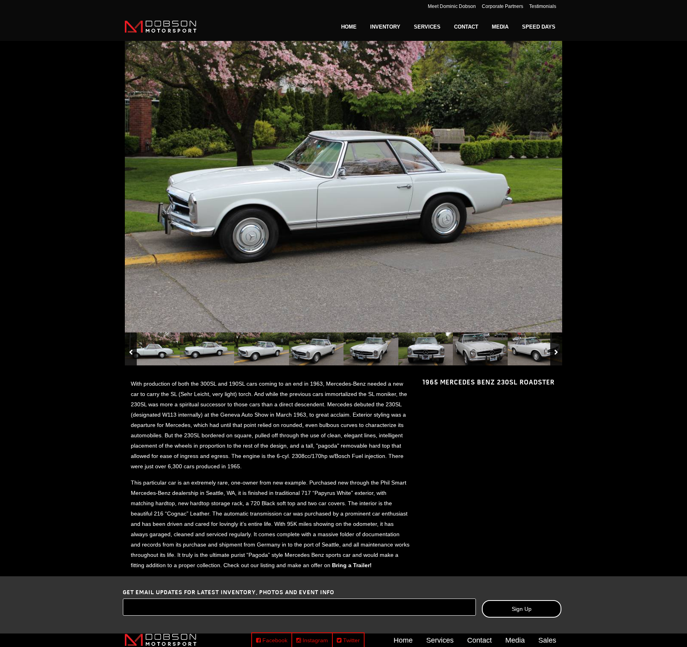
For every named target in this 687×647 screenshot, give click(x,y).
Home (403, 640)
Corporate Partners (502, 6)
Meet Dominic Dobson (452, 6)
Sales (547, 640)
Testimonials (542, 6)
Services (440, 640)
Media (515, 640)
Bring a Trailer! (352, 565)
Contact (479, 640)
